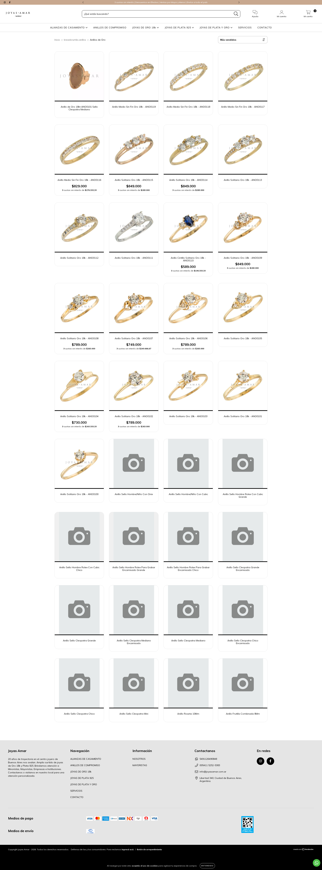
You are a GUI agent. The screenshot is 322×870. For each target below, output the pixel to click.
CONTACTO (264, 27)
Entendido (207, 866)
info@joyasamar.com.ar (213, 771)
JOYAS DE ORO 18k (144, 27)
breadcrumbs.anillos (75, 39)
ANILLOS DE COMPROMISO (109, 27)
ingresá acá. (128, 849)
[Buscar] (236, 14)
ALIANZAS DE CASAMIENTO (68, 27)
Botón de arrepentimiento (149, 849)
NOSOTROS (139, 758)
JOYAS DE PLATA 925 (178, 27)
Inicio (57, 39)
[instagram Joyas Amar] (5, 2)
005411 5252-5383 (210, 765)
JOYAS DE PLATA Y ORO (215, 27)
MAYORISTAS (139, 765)
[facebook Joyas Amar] (10, 2)
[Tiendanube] (303, 850)
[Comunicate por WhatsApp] (316, 863)
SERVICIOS (245, 27)
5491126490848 (208, 758)
